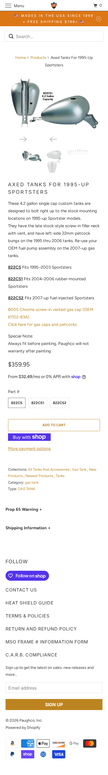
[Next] (39, 139)
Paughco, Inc (30, 720)
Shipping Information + (28, 527)
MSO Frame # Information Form (47, 642)
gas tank (31, 482)
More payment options (29, 448)
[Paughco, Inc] (54, 5)
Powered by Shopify (23, 727)
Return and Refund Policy (41, 629)
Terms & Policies (28, 616)
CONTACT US (21, 590)
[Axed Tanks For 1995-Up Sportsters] (54, 103)
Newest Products (39, 476)
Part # (13, 391)
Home (20, 57)
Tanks (60, 476)
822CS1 (37, 403)
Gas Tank (79, 469)
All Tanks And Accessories (49, 469)
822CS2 (59, 403)
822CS (16, 403)
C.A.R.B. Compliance (32, 655)
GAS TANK (26, 489)
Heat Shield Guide (30, 603)
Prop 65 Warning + (24, 509)
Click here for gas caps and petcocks (42, 324)
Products (38, 57)
